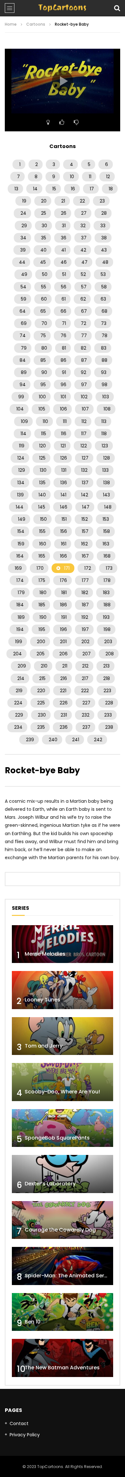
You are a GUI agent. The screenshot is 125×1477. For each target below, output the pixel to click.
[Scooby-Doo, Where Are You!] (62, 1082)
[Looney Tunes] (62, 990)
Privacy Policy (25, 1434)
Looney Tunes (42, 999)
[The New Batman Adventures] (62, 1358)
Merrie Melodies (45, 954)
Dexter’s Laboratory (50, 1183)
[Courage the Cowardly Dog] (62, 1220)
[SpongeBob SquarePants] (62, 1128)
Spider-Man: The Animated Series (68, 1275)
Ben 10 (32, 1321)
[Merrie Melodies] (62, 944)
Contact (19, 1423)
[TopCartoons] (62, 8)
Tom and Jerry (44, 1046)
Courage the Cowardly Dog (60, 1229)
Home (11, 24)
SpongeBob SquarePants (57, 1137)
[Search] (117, 8)
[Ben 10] (62, 1312)
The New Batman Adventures (62, 1367)
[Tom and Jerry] (62, 1036)
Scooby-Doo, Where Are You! (62, 1091)
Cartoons (35, 24)
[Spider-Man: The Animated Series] (62, 1266)
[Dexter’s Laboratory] (62, 1174)
